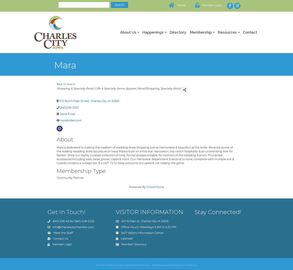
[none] (60, 129)
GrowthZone (155, 187)
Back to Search (66, 84)
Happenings (153, 32)
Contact (250, 32)
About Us (128, 32)
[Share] (184, 90)
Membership (201, 32)
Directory (178, 32)
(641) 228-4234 (63, 221)
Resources (227, 32)
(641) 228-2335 (84, 221)
